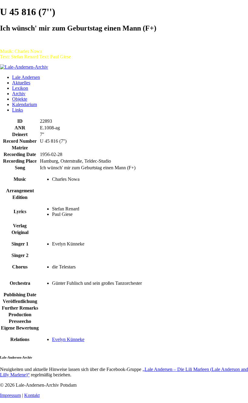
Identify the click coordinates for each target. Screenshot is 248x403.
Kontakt (32, 395)
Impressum (10, 395)
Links (17, 109)
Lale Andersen (26, 77)
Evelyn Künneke (68, 339)
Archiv (18, 93)
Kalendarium (24, 104)
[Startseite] (24, 67)
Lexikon (20, 88)
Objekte (19, 99)
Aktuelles (21, 82)
